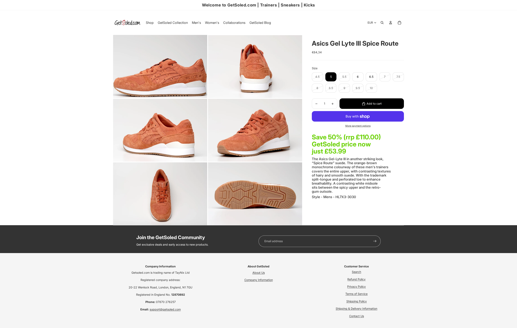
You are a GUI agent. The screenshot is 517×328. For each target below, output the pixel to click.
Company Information (258, 280)
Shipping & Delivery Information (356, 308)
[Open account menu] (390, 22)
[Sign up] (375, 241)
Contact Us (356, 316)
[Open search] (382, 22)
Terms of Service (356, 293)
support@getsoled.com (165, 309)
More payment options (358, 126)
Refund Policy (356, 279)
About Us (258, 272)
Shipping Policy (356, 301)
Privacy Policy (356, 286)
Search (356, 271)
